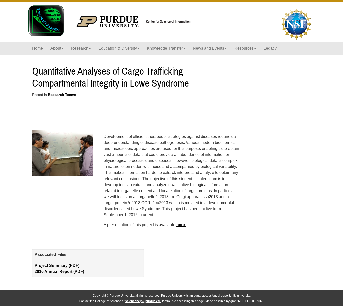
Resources (244, 48)
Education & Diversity (117, 48)
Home (37, 48)
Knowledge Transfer (165, 48)
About (55, 48)
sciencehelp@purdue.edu (143, 301)
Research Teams (62, 95)
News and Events (208, 48)
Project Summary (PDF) (57, 265)
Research (79, 48)
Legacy (270, 48)
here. (181, 225)
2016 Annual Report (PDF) (59, 271)
